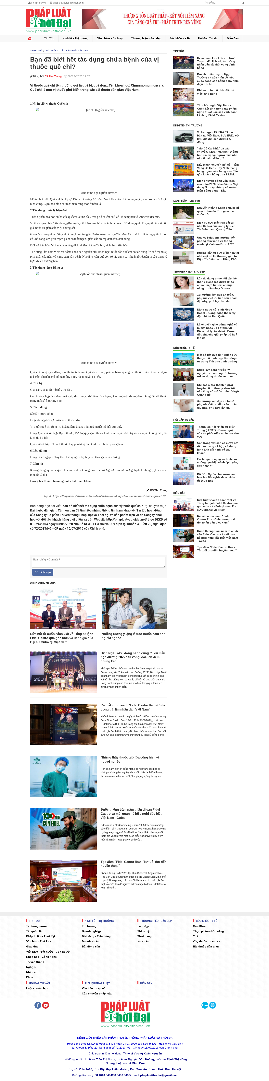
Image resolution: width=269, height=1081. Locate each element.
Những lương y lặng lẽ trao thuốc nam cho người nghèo (133, 636)
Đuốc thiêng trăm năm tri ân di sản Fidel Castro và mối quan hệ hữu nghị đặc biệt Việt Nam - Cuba (131, 813)
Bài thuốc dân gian (206, 946)
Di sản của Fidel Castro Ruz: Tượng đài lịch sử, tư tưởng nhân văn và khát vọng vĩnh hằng (216, 62)
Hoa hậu (143, 941)
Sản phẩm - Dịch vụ (109, 38)
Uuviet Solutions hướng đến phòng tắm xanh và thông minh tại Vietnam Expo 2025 (216, 241)
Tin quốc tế (34, 931)
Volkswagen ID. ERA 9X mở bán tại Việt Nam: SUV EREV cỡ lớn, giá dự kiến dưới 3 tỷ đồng (218, 137)
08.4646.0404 (38, 2)
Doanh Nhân (90, 941)
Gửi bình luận (43, 572)
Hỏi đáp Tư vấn (208, 38)
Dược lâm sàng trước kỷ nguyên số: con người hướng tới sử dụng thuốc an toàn (217, 373)
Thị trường (89, 926)
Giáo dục (32, 946)
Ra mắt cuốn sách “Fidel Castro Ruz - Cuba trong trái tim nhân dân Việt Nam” (133, 707)
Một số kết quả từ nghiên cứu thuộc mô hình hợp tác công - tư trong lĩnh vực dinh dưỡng (217, 358)
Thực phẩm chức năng (208, 931)
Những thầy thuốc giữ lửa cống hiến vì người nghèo (130, 759)
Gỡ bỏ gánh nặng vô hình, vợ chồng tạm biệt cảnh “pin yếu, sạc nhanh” (217, 462)
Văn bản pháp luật (94, 988)
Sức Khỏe (199, 926)
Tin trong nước (36, 926)
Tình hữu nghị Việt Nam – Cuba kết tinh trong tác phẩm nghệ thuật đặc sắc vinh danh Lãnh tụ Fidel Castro (217, 110)
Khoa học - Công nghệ (41, 956)
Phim (29, 977)
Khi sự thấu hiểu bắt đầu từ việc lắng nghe (215, 92)
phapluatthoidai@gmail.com (68, 2)
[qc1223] (162, 19)
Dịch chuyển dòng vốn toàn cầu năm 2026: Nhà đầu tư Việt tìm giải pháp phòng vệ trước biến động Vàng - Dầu (217, 185)
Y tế (195, 936)
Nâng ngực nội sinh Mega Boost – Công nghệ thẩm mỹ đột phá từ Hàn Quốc (216, 313)
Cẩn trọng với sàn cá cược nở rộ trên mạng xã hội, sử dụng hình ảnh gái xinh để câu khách (217, 447)
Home (30, 38)
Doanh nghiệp (91, 931)
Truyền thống (35, 961)
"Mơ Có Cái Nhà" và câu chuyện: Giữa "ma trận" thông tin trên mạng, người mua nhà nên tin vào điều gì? (217, 153)
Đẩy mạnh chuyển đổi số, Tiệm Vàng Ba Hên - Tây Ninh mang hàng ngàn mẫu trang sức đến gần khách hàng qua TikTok (218, 169)
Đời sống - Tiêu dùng (96, 936)
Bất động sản (91, 946)
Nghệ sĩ (31, 967)
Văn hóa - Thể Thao (39, 941)
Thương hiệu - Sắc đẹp (146, 38)
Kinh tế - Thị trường (75, 38)
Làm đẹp (143, 926)
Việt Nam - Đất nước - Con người (48, 951)
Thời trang (144, 936)
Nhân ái (31, 972)
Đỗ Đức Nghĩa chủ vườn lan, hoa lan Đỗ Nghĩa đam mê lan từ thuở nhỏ (217, 477)
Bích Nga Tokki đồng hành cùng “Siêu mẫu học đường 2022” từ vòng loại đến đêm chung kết (133, 657)
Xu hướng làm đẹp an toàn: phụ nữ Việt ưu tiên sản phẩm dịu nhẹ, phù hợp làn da (217, 298)
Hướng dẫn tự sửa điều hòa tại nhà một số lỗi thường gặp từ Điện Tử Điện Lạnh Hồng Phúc (218, 256)
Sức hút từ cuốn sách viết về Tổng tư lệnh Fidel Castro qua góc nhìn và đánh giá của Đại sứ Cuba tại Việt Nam (61, 638)
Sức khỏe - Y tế (180, 38)
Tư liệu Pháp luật (97, 983)
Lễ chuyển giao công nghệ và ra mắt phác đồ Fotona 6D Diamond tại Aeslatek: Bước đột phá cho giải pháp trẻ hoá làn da (217, 331)
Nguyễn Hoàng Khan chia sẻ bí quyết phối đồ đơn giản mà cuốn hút (218, 211)
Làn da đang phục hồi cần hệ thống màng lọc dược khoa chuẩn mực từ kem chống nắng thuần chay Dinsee (217, 283)
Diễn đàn (232, 38)
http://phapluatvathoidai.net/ (126, 519)
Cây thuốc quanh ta (206, 941)
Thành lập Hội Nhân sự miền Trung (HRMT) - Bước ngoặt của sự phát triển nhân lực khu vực (218, 431)
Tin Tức (49, 38)
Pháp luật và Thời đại (40, 936)
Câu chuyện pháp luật (97, 993)
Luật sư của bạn (37, 988)
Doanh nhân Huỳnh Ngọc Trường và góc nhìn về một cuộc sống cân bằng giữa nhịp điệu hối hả (218, 79)
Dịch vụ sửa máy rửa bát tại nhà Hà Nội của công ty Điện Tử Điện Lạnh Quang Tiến (216, 226)
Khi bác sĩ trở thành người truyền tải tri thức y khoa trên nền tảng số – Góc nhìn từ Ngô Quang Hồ (218, 389)
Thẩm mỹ (143, 931)
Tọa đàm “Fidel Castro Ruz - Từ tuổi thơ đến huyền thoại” (134, 864)
